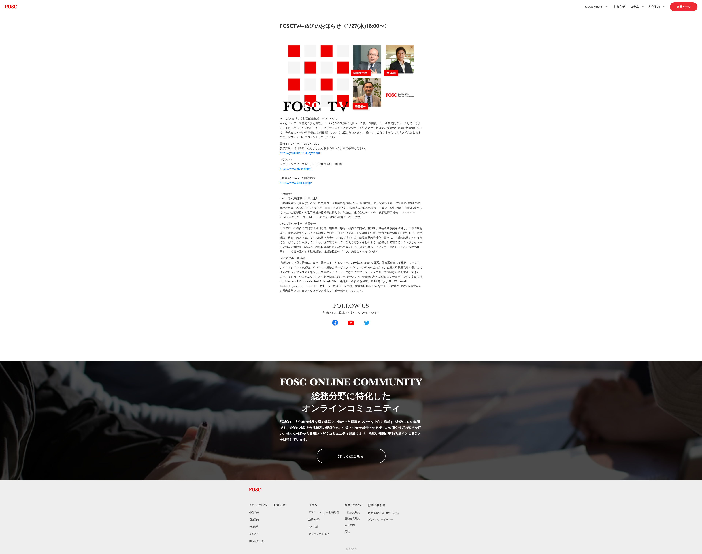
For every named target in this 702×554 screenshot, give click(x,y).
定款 (347, 531)
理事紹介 (254, 534)
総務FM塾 (314, 519)
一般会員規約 (352, 512)
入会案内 (350, 524)
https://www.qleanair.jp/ (295, 168)
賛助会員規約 (352, 518)
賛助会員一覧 (256, 541)
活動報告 (254, 526)
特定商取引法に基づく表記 (383, 512)
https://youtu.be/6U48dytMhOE (300, 153)
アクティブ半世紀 (318, 534)
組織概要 (254, 512)
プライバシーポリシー (380, 519)
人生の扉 (313, 526)
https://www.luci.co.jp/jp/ (296, 182)
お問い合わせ (376, 505)
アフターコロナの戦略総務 (323, 512)
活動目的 (254, 519)
